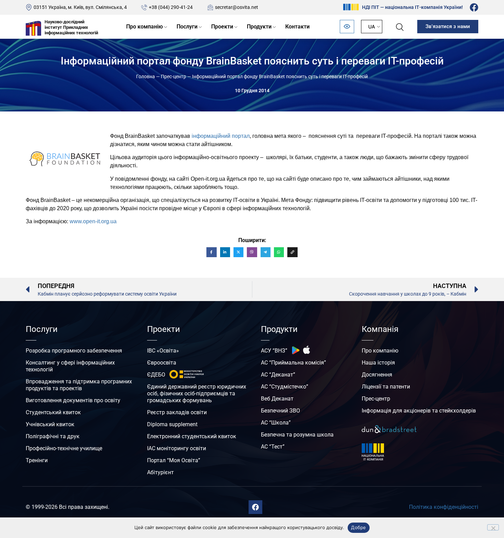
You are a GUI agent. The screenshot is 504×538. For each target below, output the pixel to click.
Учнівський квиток (50, 424)
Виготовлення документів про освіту (73, 400)
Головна (145, 76)
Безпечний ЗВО (280, 410)
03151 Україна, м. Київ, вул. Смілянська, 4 (80, 7)
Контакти (297, 26)
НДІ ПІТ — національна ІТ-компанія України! (412, 7)
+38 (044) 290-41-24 (171, 7)
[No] (493, 527)
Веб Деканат (277, 398)
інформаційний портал (221, 136)
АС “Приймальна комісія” (293, 362)
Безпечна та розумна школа (297, 434)
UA (371, 26)
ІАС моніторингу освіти (176, 448)
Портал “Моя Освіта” (173, 460)
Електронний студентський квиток (191, 436)
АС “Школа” (276, 422)
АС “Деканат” (278, 374)
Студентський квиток (53, 412)
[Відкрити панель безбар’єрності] (347, 26)
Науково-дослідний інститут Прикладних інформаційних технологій (71, 27)
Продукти (259, 26)
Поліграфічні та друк (53, 436)
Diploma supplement (172, 424)
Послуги (187, 26)
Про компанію (144, 26)
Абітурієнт (160, 472)
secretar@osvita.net (236, 7)
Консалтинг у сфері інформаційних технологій (70, 366)
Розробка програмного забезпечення (74, 350)
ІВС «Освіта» (163, 350)
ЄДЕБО (156, 374)
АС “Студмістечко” (284, 386)
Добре (358, 527)
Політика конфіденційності (443, 507)
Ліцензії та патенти (386, 386)
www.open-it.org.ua (93, 221)
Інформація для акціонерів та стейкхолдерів (419, 410)
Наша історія (378, 362)
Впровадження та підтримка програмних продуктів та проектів (79, 385)
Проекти (222, 26)
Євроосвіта (161, 362)
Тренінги (37, 460)
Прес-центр (173, 76)
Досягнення (377, 374)
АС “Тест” (273, 446)
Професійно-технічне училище (64, 448)
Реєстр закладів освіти (177, 412)
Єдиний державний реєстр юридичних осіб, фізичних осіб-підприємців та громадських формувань (196, 393)
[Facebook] (474, 7)
